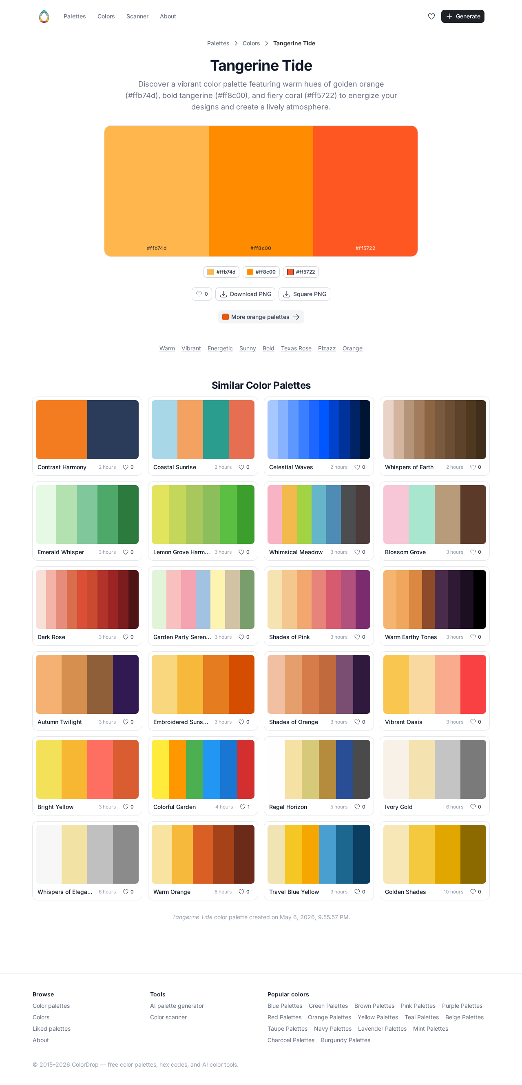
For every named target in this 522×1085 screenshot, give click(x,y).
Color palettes (51, 1005)
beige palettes (464, 1017)
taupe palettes (287, 1028)
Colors (106, 16)
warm (167, 348)
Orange (353, 348)
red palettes (284, 1017)
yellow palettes (378, 1017)
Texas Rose (296, 348)
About (168, 16)
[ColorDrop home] (44, 16)
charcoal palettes (291, 1039)
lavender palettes (382, 1028)
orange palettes (329, 1017)
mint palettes (430, 1028)
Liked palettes (52, 1028)
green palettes (328, 1005)
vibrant (191, 348)
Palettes (75, 16)
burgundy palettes (345, 1039)
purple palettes (462, 1005)
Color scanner (168, 1017)
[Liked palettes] (431, 16)
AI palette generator (177, 1005)
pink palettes (418, 1005)
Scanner (137, 16)
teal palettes (422, 1017)
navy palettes (333, 1028)
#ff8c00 (266, 272)
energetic (220, 348)
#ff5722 (305, 272)
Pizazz (327, 348)
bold (268, 348)
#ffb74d (226, 272)
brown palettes (374, 1005)
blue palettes (285, 1005)
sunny (247, 348)
